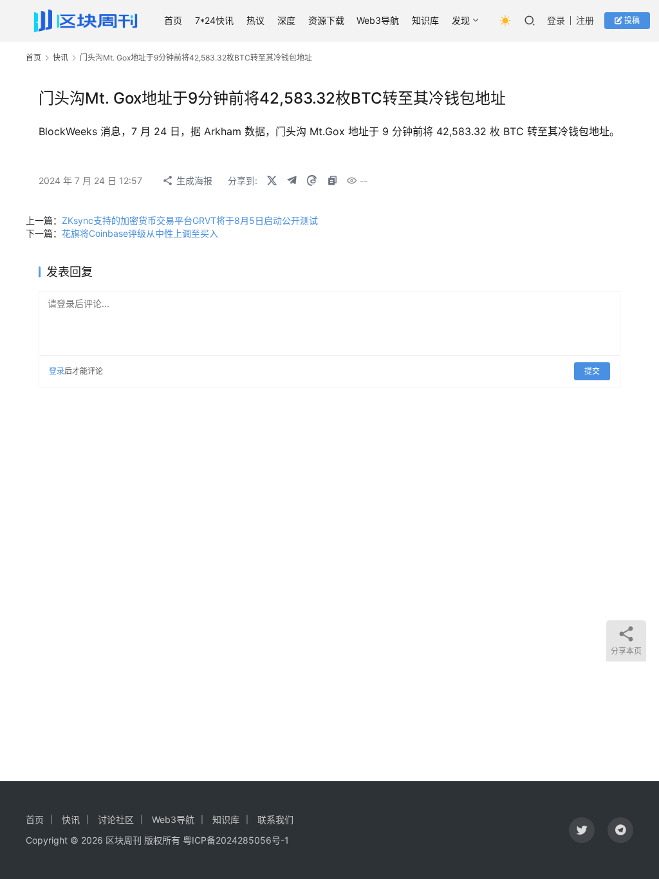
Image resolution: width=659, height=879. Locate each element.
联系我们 (275, 819)
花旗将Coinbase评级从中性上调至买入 (140, 233)
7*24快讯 (214, 20)
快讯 (60, 57)
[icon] (582, 830)
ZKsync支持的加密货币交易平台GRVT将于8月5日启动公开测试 (190, 220)
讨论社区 (116, 819)
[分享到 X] (271, 181)
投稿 (631, 20)
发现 (461, 20)
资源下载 (326, 20)
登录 (556, 20)
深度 (286, 20)
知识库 (425, 20)
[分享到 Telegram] (291, 181)
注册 (585, 20)
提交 (592, 371)
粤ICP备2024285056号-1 (236, 840)
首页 (173, 20)
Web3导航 (378, 20)
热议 (255, 20)
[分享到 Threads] (311, 181)
